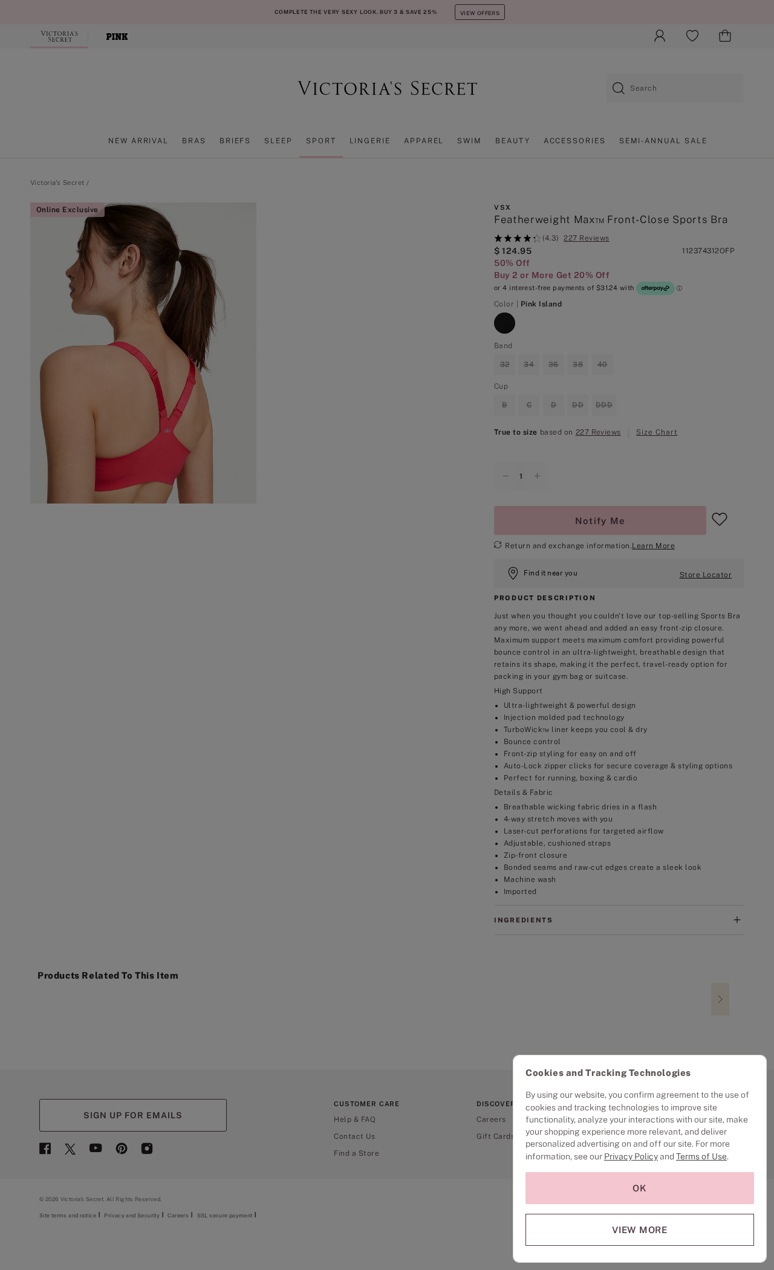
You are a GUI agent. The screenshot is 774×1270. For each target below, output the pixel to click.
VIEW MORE (640, 1230)
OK (640, 1188)
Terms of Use (701, 1156)
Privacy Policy (631, 1156)
